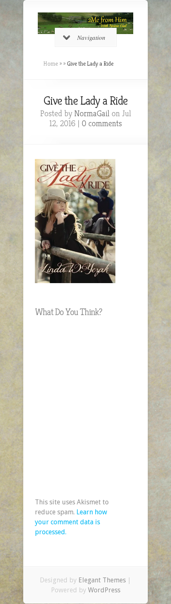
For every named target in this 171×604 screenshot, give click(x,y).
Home (50, 63)
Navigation (91, 37)
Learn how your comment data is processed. (71, 522)
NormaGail (92, 113)
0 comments (102, 123)
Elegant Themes (102, 580)
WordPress (104, 590)
